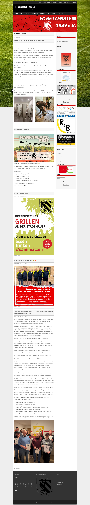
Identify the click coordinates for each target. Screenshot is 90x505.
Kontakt (68, 2)
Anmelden (59, 477)
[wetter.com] (64, 80)
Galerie (48, 2)
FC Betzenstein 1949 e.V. (25, 6)
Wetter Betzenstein (66, 72)
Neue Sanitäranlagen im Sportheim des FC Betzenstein (29, 41)
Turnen (58, 161)
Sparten (44, 2)
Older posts (17, 37)
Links (65, 2)
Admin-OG (27, 43)
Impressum (73, 2)
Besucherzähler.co (66, 187)
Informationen (54, 2)
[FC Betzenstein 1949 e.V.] (45, 18)
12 (20, 483)
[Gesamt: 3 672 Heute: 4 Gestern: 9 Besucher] (66, 186)
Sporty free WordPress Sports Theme (40, 502)
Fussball (58, 156)
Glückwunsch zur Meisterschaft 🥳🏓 (25, 260)
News (40, 2)
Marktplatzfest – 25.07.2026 (21, 129)
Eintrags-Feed (59, 480)
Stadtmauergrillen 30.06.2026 (22, 193)
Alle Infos (68, 80)
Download (60, 2)
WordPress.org (59, 484)
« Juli (16, 490)
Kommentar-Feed (60, 482)
